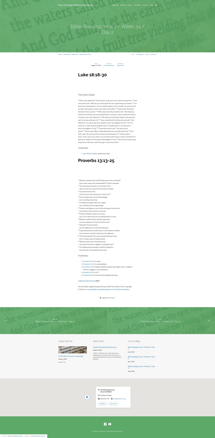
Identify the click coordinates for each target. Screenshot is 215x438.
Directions (113, 403)
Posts (133, 54)
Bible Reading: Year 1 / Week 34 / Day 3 (160, 321)
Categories (139, 54)
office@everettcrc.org (119, 399)
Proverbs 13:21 (88, 272)
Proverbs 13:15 (88, 267)
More (151, 5)
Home (60, 54)
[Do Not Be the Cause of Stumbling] (72, 352)
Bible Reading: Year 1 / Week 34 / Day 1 (54, 321)
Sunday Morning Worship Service (105, 347)
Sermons (123, 5)
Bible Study (75, 54)
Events (129, 5)
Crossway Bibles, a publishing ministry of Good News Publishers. (108, 289)
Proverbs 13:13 (88, 261)
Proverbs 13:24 (88, 275)
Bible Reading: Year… (85, 54)
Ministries (137, 5)
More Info (103, 403)
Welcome (115, 5)
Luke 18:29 (87, 154)
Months (153, 54)
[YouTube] (109, 424)
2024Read (112, 298)
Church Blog (66, 54)
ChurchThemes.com (118, 431)
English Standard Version (86, 281)
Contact (145, 5)
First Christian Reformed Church (75, 5)
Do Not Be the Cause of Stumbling (70, 356)
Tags (146, 54)
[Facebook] (105, 424)
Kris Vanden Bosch (109, 65)
